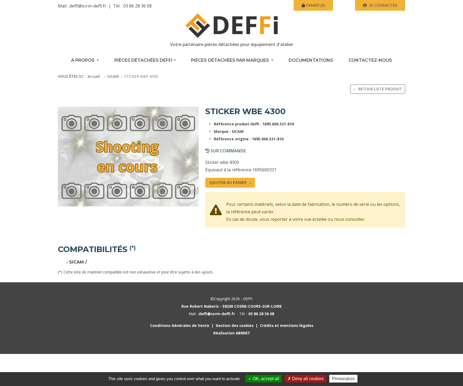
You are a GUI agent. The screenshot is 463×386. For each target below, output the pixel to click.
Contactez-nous (370, 60)
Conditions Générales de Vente (179, 325)
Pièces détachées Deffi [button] (143, 60)
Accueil (94, 76)
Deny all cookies (307, 378)
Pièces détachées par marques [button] (230, 60)
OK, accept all (265, 378)
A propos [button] (83, 60)
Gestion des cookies (234, 325)
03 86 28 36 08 (137, 6)
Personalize (343, 378)
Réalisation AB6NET (231, 332)
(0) (315, 5)
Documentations (311, 60)
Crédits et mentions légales (286, 325)
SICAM (113, 76)
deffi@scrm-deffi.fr (87, 6)
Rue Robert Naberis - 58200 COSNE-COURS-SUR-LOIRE (231, 306)
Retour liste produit (380, 88)
